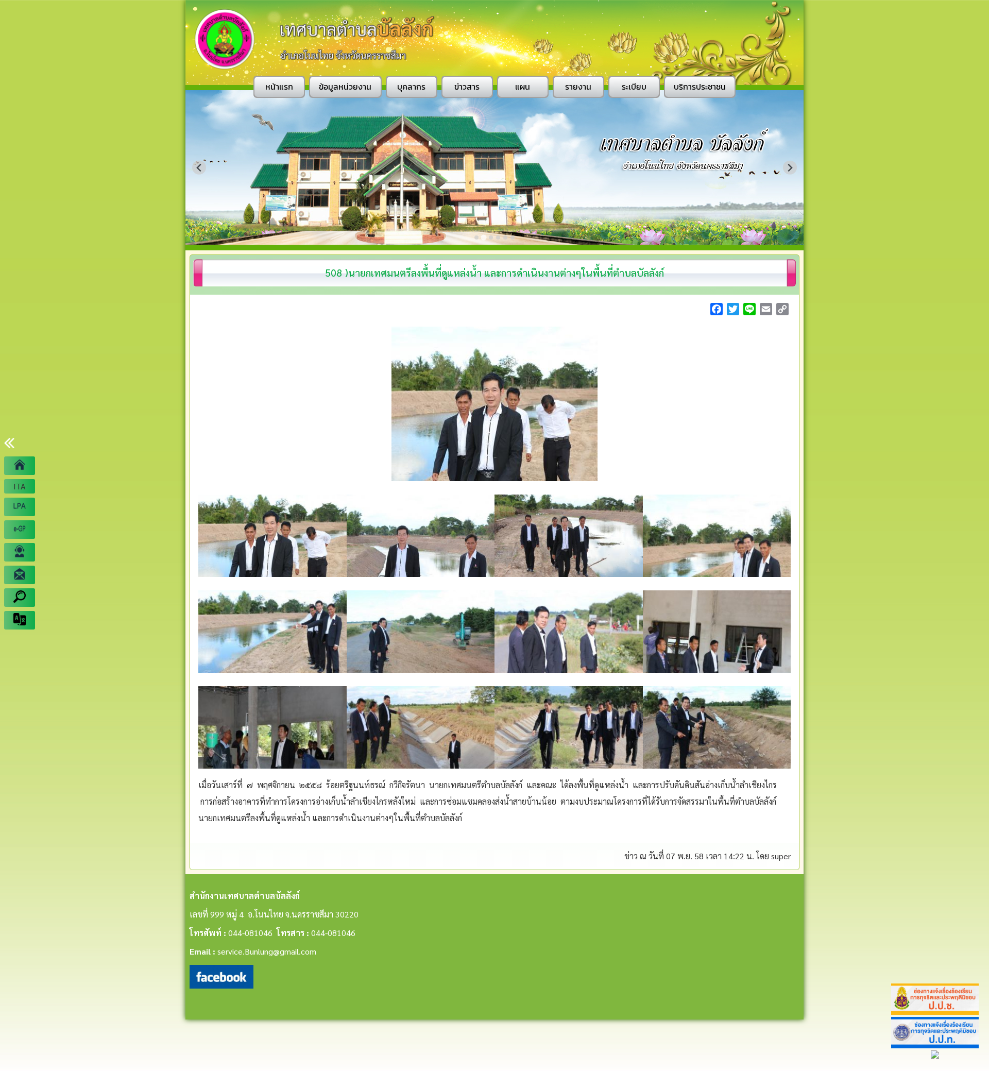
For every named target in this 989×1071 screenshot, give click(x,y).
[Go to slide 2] (483, 237)
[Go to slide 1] (476, 237)
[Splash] (19, 465)
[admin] (19, 552)
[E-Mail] (19, 575)
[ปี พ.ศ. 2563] (19, 507)
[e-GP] (19, 529)
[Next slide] (790, 168)
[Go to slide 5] (505, 237)
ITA (19, 486)
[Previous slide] (199, 168)
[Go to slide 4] (498, 237)
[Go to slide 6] (512, 237)
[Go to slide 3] (491, 237)
